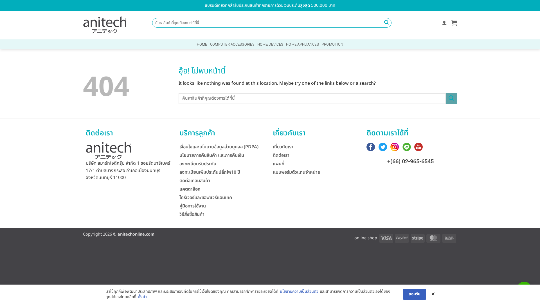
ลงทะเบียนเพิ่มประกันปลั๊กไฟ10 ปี (209, 172)
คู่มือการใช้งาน (192, 206)
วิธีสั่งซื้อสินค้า (191, 214)
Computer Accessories (232, 44)
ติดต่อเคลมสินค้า (194, 180)
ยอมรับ (414, 294)
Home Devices (270, 44)
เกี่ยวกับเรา (283, 147)
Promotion (332, 44)
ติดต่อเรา (281, 155)
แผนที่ (278, 163)
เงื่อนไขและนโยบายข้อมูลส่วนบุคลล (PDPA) (218, 147)
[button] (444, 23)
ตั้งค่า (142, 297)
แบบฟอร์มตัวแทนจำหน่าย (296, 172)
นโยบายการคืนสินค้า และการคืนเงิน (211, 155)
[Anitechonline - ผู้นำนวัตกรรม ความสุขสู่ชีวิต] (105, 25)
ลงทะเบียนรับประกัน (197, 163)
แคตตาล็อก (190, 189)
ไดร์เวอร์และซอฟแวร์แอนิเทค (205, 197)
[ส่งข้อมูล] (386, 23)
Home (202, 44)
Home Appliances (302, 44)
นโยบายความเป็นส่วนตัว (299, 291)
